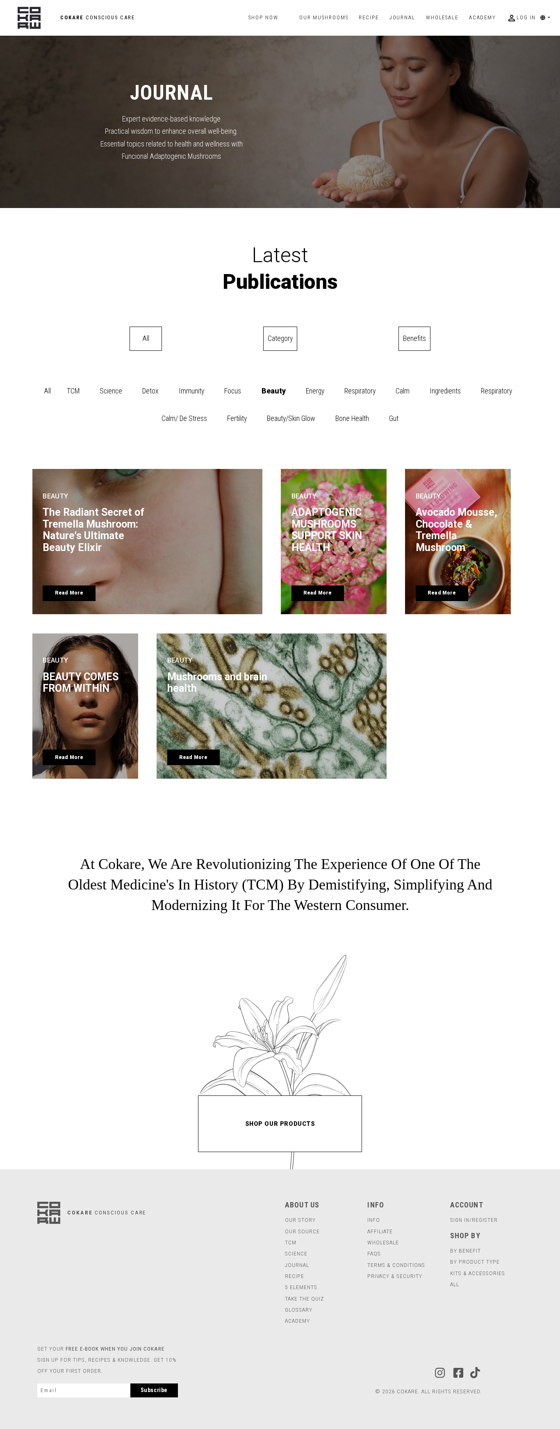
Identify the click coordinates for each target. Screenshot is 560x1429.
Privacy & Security (394, 1276)
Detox (150, 391)
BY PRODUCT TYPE (475, 1261)
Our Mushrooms (323, 18)
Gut (393, 418)
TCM (73, 391)
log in (521, 18)
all (454, 1284)
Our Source (302, 1231)
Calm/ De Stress (184, 418)
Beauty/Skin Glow (291, 418)
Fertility (237, 418)
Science (111, 391)
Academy (482, 18)
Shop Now (263, 17)
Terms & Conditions (396, 1265)
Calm (403, 391)
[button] (548, 18)
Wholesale (383, 1242)
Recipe (369, 18)
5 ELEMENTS (301, 1287)
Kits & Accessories (477, 1273)
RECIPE (294, 1276)
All (47, 391)
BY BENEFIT (465, 1250)
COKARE (96, 17)
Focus (232, 391)
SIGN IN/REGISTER (474, 1219)
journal (404, 18)
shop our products (280, 1123)
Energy (315, 391)
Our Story (300, 1219)
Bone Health (352, 418)
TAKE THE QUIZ (304, 1298)
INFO (373, 1219)
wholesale (442, 18)
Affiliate (380, 1231)
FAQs (374, 1253)
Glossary (298, 1309)
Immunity (191, 391)
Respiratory (360, 391)
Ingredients (445, 391)
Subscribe (154, 1390)
